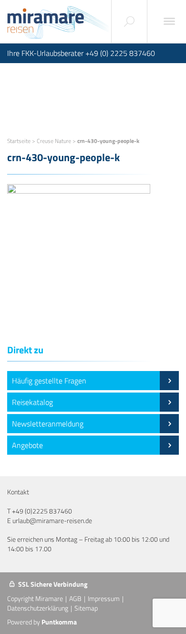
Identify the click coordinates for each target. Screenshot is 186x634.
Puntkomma (59, 622)
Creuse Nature (54, 140)
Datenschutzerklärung (37, 608)
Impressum (104, 598)
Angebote (27, 445)
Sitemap (86, 608)
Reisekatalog (32, 402)
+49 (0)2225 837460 (42, 511)
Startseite (19, 140)
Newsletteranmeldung (47, 423)
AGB (75, 598)
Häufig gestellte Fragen (49, 380)
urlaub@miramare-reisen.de (52, 520)
